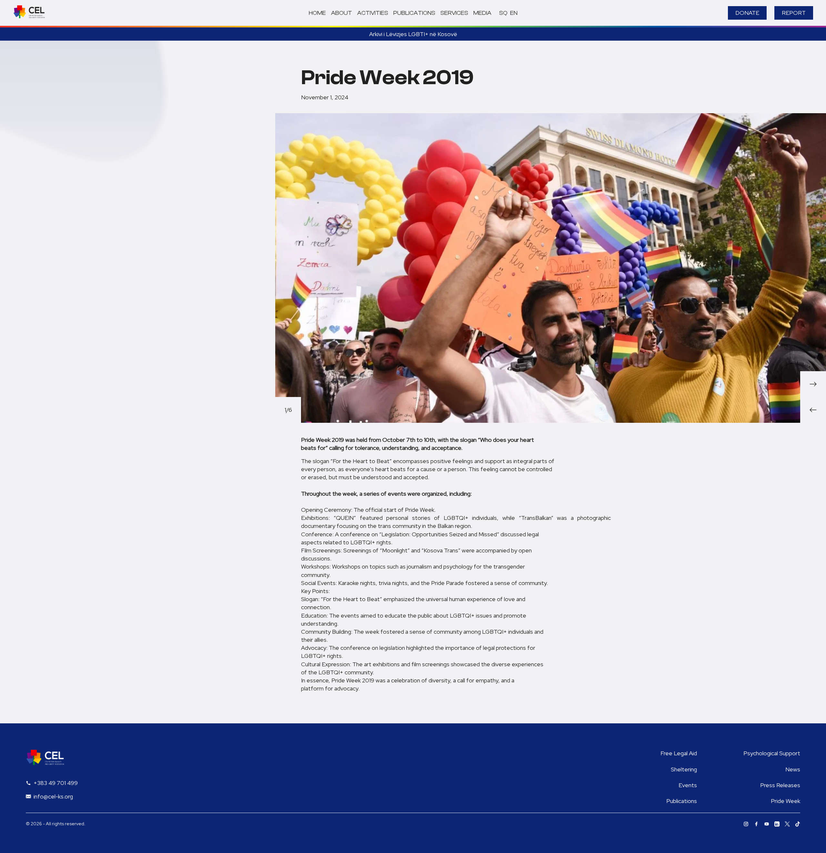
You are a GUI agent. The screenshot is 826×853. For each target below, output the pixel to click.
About (341, 13)
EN (514, 13)
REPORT (794, 12)
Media (482, 13)
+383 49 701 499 (56, 783)
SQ (503, 13)
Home (317, 13)
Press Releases (780, 785)
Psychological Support (771, 753)
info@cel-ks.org (53, 796)
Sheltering (684, 769)
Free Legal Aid (678, 753)
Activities (372, 13)
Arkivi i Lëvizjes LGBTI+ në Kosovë (413, 34)
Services (454, 13)
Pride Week (785, 801)
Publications (414, 13)
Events (688, 785)
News (792, 769)
